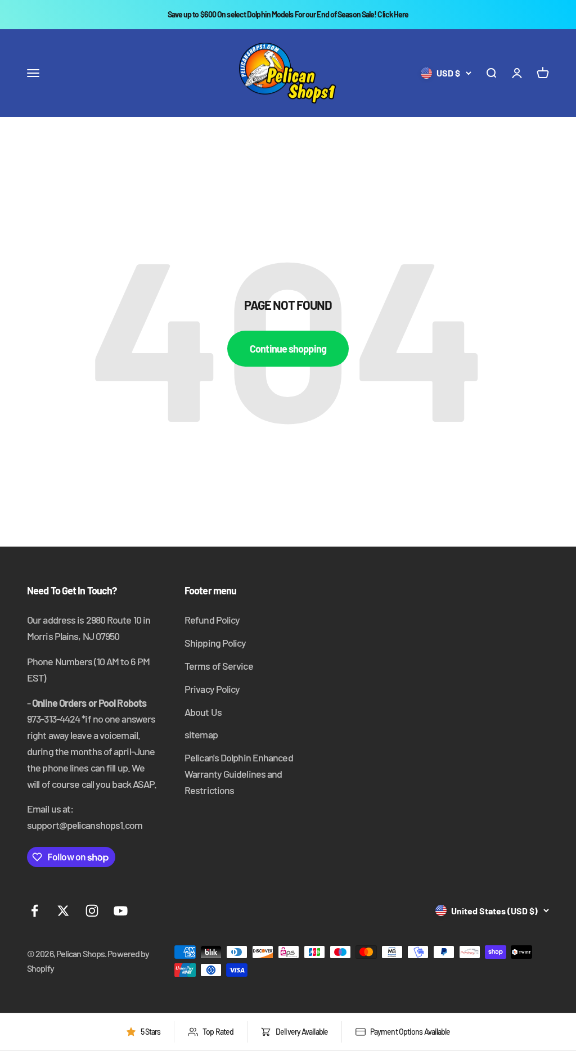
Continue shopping (288, 348)
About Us (203, 712)
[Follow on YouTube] (120, 910)
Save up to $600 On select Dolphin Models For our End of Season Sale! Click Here (288, 14)
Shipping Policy (215, 643)
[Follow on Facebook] (34, 910)
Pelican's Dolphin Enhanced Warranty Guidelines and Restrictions (238, 773)
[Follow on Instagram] (92, 910)
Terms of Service (218, 666)
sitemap (201, 734)
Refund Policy (212, 620)
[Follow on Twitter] (63, 910)
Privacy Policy (212, 689)
